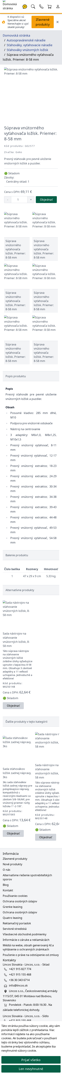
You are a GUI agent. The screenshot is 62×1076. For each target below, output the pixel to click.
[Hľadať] (33, 6)
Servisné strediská (15, 929)
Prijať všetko (31, 1060)
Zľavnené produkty (43, 22)
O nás (6, 870)
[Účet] (58, 6)
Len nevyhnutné (31, 1069)
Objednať (46, 199)
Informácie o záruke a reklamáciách (26, 940)
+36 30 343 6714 (19, 980)
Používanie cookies (15, 896)
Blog (6, 885)
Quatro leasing (12, 918)
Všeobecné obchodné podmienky (24, 934)
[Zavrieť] (57, 22)
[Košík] (49, 6)
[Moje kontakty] (41, 6)
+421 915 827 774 (20, 969)
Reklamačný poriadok (17, 923)
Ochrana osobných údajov (20, 901)
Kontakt (8, 890)
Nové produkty (12, 864)
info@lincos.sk (18, 985)
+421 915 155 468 (20, 974)
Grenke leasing (12, 907)
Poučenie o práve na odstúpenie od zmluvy (31, 955)
